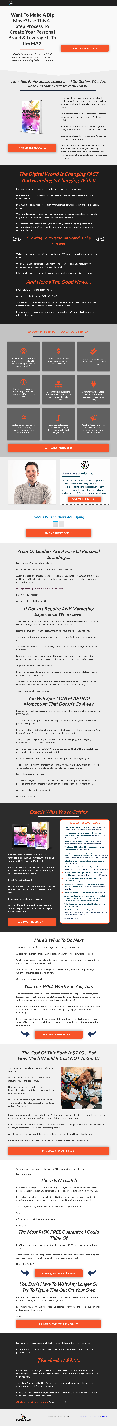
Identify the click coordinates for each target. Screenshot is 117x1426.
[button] (61, 524)
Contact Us (104, 1416)
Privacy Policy (84, 1416)
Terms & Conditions (94, 1416)
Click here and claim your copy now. (32, 1402)
